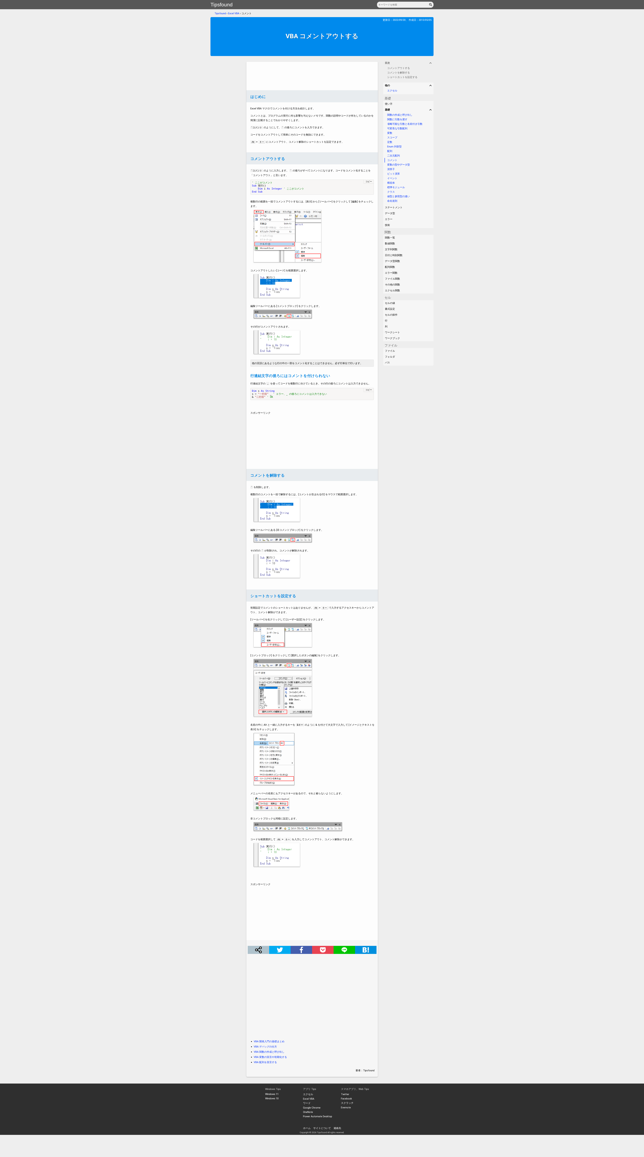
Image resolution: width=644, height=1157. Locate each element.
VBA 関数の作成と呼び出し (269, 1051)
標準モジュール (396, 187)
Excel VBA (233, 13)
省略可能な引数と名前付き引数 (404, 123)
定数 (389, 142)
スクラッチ (347, 1103)
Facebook (346, 1098)
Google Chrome (311, 1107)
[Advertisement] (312, 76)
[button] (431, 5)
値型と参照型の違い (398, 196)
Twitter (345, 1094)
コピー (368, 181)
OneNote (308, 1112)
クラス (391, 191)
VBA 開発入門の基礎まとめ (269, 1041)
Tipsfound (221, 4)
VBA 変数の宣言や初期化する (270, 1057)
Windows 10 (272, 1098)
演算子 (391, 169)
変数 (389, 132)
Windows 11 (272, 1094)
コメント (392, 160)
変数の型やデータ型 (398, 164)
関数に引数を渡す (397, 119)
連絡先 (337, 1128)
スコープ (392, 137)
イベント (392, 178)
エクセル (392, 90)
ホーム (307, 1128)
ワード (307, 1103)
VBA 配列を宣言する (265, 1062)
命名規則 (392, 200)
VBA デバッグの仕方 (265, 1046)
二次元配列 (393, 155)
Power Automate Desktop (317, 1116)
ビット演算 (393, 173)
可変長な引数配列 (397, 128)
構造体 (391, 182)
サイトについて (322, 1128)
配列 (389, 151)
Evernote (346, 1107)
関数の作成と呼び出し (399, 114)
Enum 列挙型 (394, 146)
